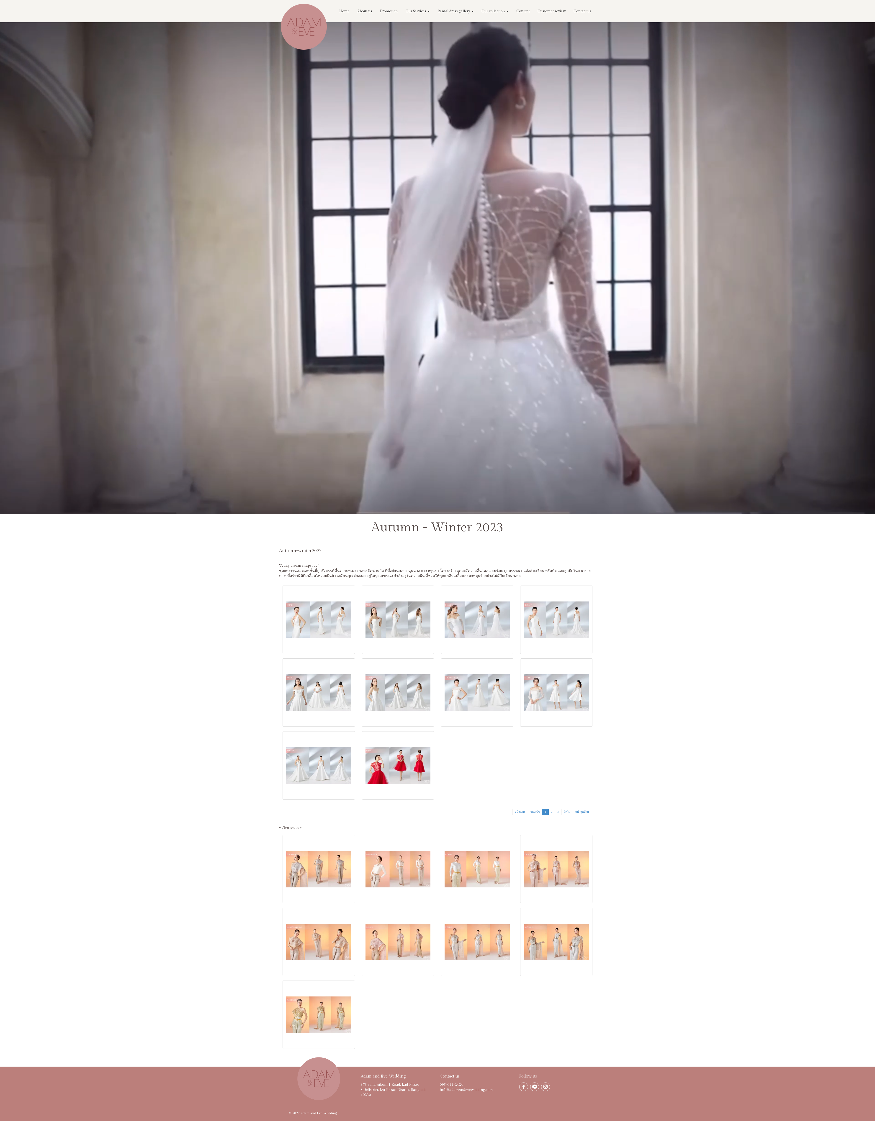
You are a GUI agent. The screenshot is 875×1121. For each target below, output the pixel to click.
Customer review (552, 11)
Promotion (389, 11)
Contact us (582, 11)
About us (364, 11)
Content (523, 11)
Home (344, 11)
